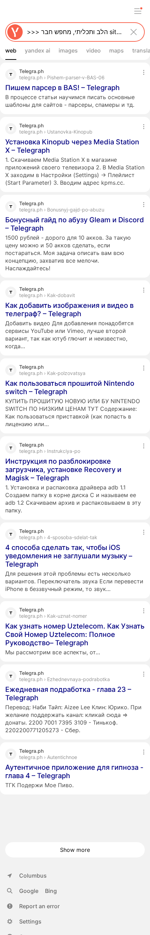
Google (28, 890)
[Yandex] (15, 32)
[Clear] (134, 32)
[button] (33, 906)
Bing (51, 890)
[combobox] (74, 32)
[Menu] (138, 11)
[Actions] (144, 72)
